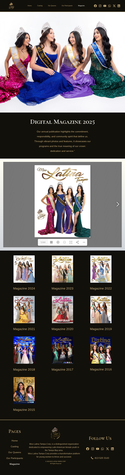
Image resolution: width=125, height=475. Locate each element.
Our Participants (67, 5)
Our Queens (52, 5)
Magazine (81, 5)
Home (30, 5)
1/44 (43, 242)
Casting (39, 5)
